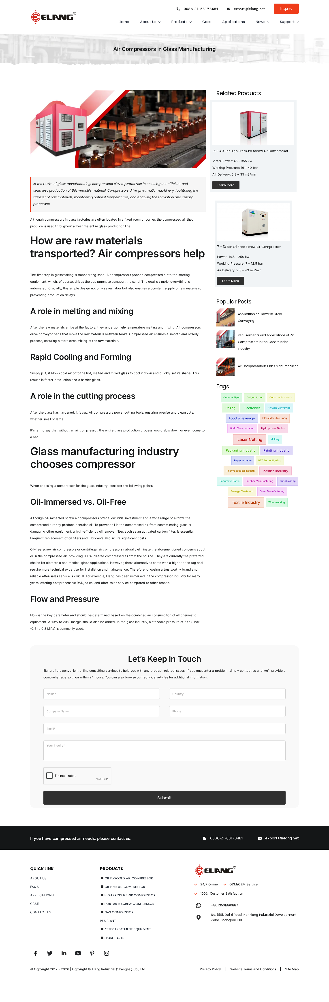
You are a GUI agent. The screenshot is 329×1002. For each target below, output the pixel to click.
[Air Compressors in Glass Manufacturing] (225, 360)
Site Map (292, 969)
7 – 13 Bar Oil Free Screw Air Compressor (249, 247)
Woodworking (276, 502)
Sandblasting (288, 481)
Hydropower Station (273, 428)
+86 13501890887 (224, 905)
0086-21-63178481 (201, 8)
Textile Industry (246, 502)
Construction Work (280, 397)
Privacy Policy (210, 969)
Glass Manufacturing (274, 418)
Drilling (230, 408)
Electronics (252, 408)
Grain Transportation (242, 428)
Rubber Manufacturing (259, 481)
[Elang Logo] (53, 10)
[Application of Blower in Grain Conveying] (225, 311)
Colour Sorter (255, 397)
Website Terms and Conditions (253, 969)
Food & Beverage (242, 418)
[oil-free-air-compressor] (253, 204)
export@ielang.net (249, 8)
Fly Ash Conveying (279, 407)
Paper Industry (243, 460)
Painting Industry (276, 450)
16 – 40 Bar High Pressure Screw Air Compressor (250, 151)
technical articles (155, 677)
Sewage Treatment (242, 491)
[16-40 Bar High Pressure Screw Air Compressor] (253, 104)
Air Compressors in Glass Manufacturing (268, 366)
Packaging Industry (240, 450)
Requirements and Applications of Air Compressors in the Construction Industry (266, 342)
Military (275, 439)
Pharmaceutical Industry (240, 470)
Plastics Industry (275, 471)
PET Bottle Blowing (269, 460)
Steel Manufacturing (272, 491)
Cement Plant (231, 397)
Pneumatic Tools (229, 481)
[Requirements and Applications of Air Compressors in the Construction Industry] (225, 332)
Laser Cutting (249, 439)
